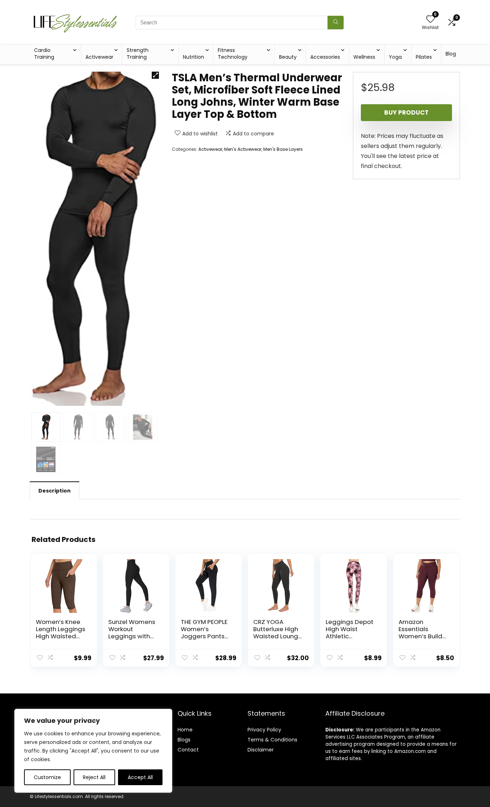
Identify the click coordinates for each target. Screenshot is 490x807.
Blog (451, 53)
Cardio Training (44, 54)
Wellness (364, 57)
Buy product (406, 112)
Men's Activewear (243, 149)
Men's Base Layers (283, 149)
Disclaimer (261, 749)
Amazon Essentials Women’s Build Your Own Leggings (420, 636)
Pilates (424, 57)
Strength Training (138, 54)
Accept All (140, 777)
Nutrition (193, 57)
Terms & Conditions (272, 739)
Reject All (94, 777)
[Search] (336, 22)
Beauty (288, 57)
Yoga (395, 57)
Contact (188, 749)
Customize (47, 777)
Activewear (99, 57)
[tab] (54, 490)
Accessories (325, 57)
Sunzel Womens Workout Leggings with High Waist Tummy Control (131, 636)
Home (185, 729)
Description (54, 490)
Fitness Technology (233, 54)
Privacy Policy (264, 729)
